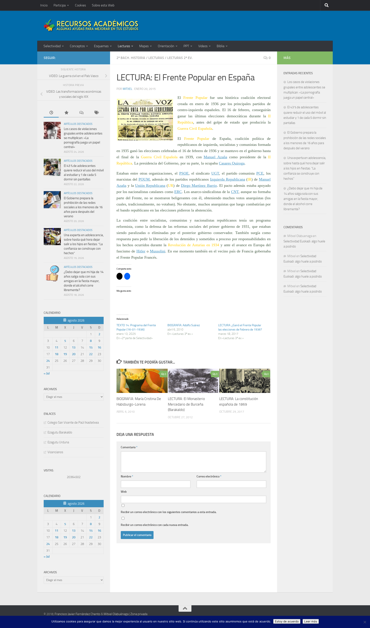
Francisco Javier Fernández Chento (77, 614)
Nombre (127, 476)
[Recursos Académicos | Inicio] (91, 25)
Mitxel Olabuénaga (116, 614)
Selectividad (52, 46)
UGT (215, 173)
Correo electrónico (209, 476)
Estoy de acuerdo (287, 621)
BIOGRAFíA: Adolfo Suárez (183, 325)
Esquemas (101, 46)
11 (56, 347)
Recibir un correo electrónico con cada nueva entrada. (154, 525)
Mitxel (127, 89)
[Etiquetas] (96, 113)
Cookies (80, 5)
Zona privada (138, 614)
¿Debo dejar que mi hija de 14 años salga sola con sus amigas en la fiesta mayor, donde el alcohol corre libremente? (83, 281)
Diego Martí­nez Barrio (199, 185)
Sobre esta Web (103, 5)
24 (48, 361)
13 (73, 347)
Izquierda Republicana (227, 179)
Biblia (220, 46)
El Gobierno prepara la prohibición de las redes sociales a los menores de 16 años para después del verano (83, 207)
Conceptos (77, 46)
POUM (144, 179)
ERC (178, 192)
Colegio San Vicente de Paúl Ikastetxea (73, 422)
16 (99, 347)
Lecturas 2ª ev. (180, 58)
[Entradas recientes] (51, 113)
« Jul (47, 373)
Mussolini (157, 251)
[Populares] (66, 113)
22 (90, 354)
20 (73, 354)
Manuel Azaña (215, 157)
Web (124, 492)
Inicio (44, 5)
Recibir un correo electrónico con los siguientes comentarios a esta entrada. (168, 512)
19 (65, 354)
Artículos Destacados (78, 123)
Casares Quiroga (232, 163)
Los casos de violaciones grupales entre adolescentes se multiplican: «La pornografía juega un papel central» (83, 138)
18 (56, 354)
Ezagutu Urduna (58, 442)
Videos (202, 46)
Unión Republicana (150, 185)
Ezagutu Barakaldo (60, 432)
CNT (235, 192)
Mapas (144, 46)
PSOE (184, 173)
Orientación (166, 46)
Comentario (129, 447)
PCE (259, 173)
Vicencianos (55, 452)
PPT (186, 46)
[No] (365, 622)
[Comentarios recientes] (81, 113)
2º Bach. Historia (130, 58)
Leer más (310, 621)
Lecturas (124, 46)
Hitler (140, 251)
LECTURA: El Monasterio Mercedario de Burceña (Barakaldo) (186, 404)
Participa (60, 5)
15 (90, 347)
